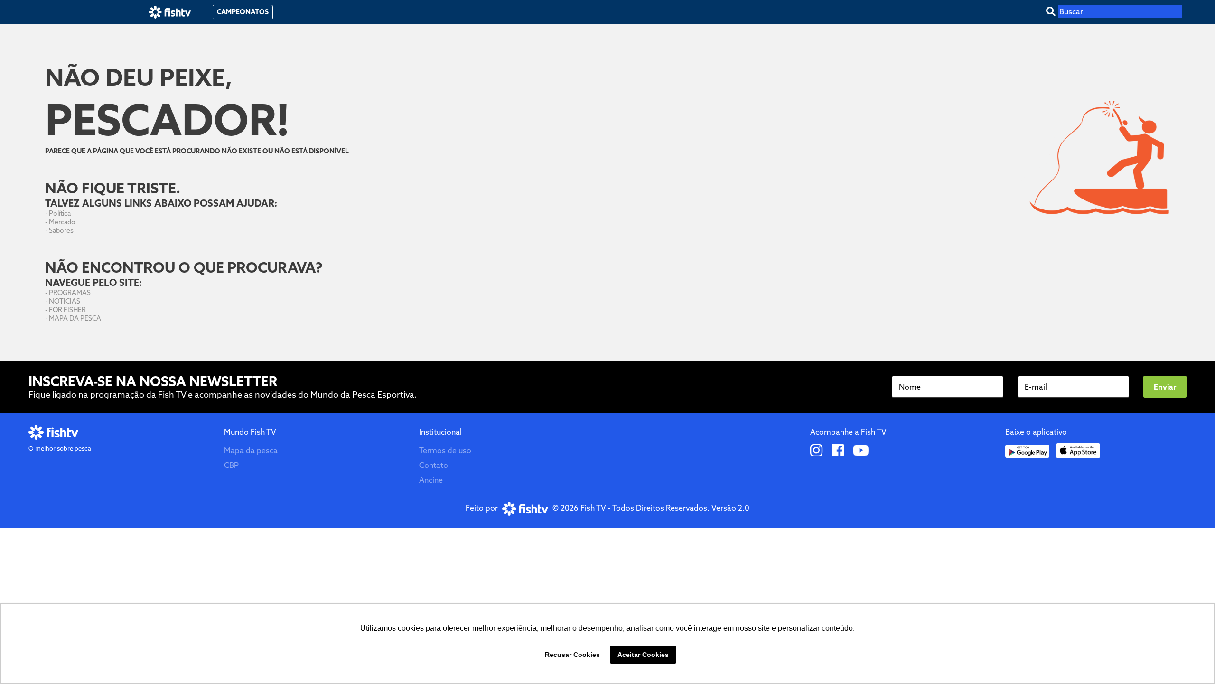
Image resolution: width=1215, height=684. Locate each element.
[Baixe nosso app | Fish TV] (1078, 450)
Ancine (431, 479)
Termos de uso (445, 450)
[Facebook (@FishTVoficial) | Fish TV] (838, 451)
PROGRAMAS (70, 292)
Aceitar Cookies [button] (643, 654)
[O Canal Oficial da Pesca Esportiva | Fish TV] (170, 12)
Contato (433, 465)
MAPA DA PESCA (75, 318)
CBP (231, 465)
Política (60, 213)
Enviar (1165, 386)
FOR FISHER (67, 309)
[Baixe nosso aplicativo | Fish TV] (1027, 451)
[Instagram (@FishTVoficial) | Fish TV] (816, 451)
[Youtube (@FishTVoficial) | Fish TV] (861, 451)
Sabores (61, 230)
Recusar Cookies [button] (572, 654)
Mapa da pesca (251, 450)
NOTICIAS (64, 301)
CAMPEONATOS (243, 12)
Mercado (62, 222)
